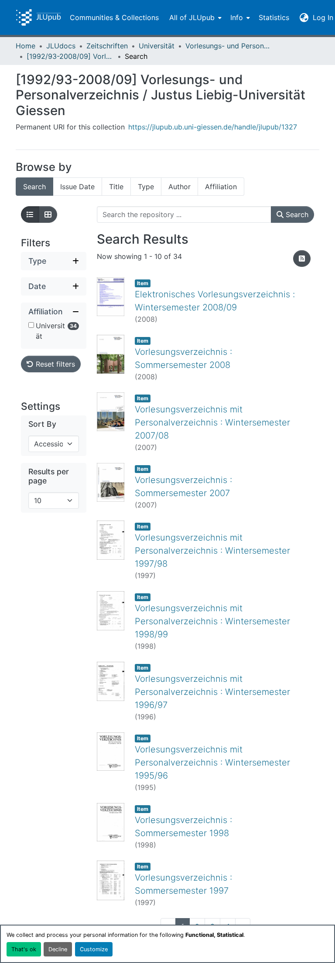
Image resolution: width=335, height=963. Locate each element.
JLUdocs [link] (60, 45)
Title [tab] (116, 186)
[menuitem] (195, 17)
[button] (38, 17)
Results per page (48, 476)
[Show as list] (30, 214)
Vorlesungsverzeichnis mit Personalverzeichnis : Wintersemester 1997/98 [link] (212, 550)
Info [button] (236, 17)
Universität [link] (156, 45)
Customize (94, 949)
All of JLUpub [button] (192, 17)
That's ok (23, 949)
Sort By (42, 424)
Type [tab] (146, 186)
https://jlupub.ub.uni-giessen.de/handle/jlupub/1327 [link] (212, 127)
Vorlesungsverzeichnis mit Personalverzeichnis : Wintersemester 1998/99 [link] (212, 621)
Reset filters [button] (54, 364)
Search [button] (296, 214)
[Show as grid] (48, 214)
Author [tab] (179, 186)
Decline (57, 949)
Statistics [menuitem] (274, 17)
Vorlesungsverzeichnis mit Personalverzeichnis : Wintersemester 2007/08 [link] (212, 422)
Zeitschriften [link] (107, 45)
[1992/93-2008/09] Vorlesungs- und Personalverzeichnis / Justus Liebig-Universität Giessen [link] (70, 56)
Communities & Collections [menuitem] (114, 17)
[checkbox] (31, 325)
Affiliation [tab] (221, 186)
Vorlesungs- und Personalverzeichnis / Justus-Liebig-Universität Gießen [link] (229, 45)
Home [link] (25, 45)
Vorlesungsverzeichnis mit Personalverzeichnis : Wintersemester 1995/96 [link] (212, 762)
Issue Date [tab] (77, 186)
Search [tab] (34, 186)
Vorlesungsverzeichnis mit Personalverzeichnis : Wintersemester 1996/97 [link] (212, 692)
